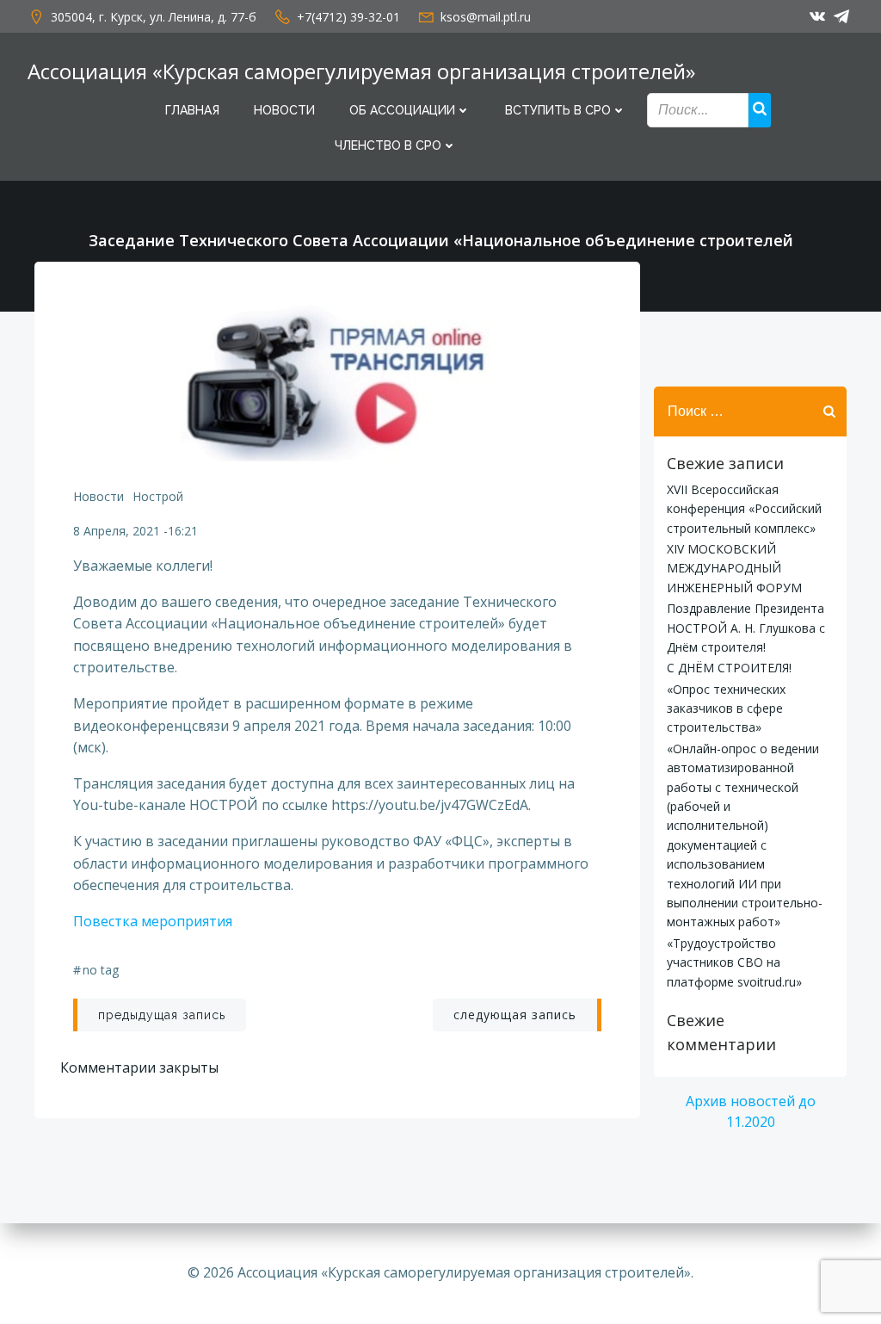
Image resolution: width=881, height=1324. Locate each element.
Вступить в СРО (558, 110)
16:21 (183, 531)
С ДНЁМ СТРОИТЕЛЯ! (729, 667)
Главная (192, 110)
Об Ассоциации (402, 110)
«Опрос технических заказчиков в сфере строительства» (726, 708)
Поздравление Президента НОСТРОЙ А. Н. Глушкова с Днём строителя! (746, 627)
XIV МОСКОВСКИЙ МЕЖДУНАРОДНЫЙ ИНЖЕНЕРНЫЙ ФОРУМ (734, 568)
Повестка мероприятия (152, 921)
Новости (284, 110)
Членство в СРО (388, 145)
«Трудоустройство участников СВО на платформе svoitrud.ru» (734, 962)
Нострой (157, 496)
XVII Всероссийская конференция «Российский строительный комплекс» (744, 508)
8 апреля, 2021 (116, 531)
